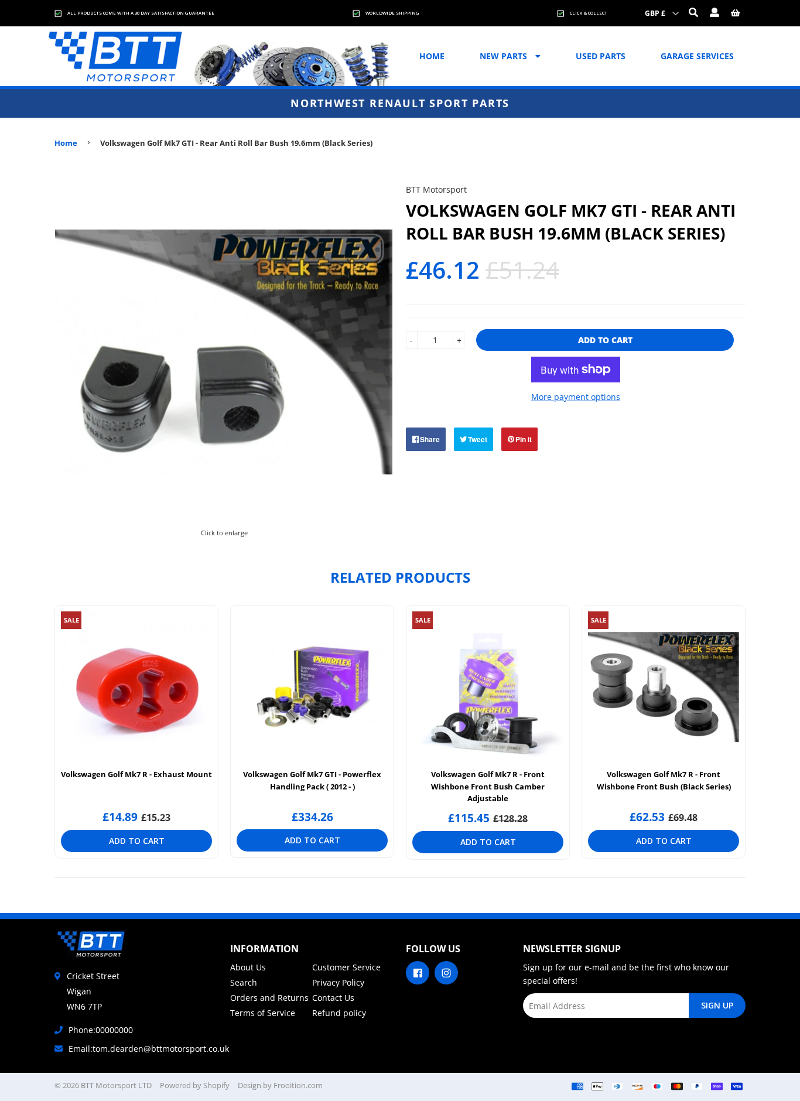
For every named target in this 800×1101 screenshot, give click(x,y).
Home (432, 55)
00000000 (114, 1029)
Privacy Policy (338, 982)
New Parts (504, 55)
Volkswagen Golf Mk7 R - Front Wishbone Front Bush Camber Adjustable (488, 786)
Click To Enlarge (224, 530)
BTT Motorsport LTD (116, 1085)
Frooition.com (298, 1085)
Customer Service (346, 967)
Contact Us (333, 997)
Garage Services (697, 55)
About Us (248, 967)
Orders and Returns (269, 997)
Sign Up (717, 1005)
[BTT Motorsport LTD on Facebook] (417, 971)
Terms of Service (262, 1012)
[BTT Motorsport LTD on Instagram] (446, 971)
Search (243, 982)
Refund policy (339, 1012)
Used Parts (600, 55)
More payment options (575, 396)
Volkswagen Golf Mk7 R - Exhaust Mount (136, 774)
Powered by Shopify (195, 1085)
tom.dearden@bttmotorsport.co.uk (161, 1048)
